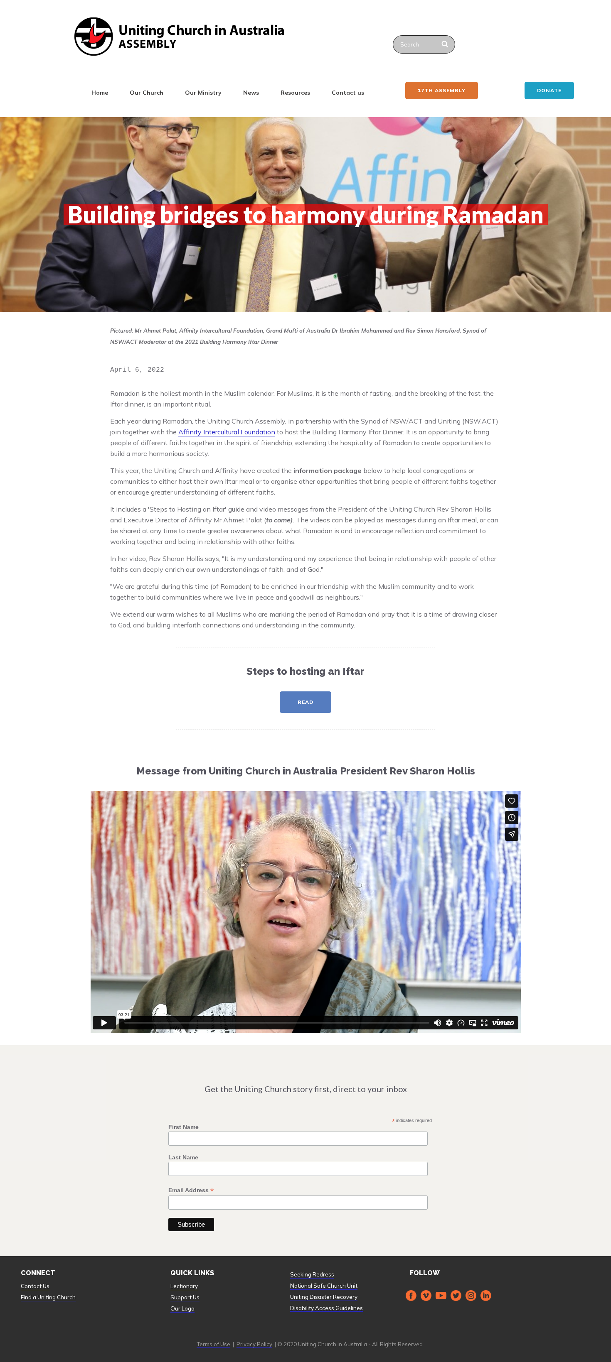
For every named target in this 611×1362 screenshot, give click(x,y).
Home (99, 92)
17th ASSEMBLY (442, 90)
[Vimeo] (426, 1295)
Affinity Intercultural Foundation (226, 432)
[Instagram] (470, 1295)
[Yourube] (441, 1295)
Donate (549, 90)
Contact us (348, 92)
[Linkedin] (485, 1295)
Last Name (183, 1157)
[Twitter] (455, 1295)
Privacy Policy (254, 1344)
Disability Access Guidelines (326, 1308)
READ (305, 702)
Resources (295, 92)
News (251, 92)
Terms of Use (213, 1344)
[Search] (445, 44)
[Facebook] (411, 1295)
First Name (183, 1127)
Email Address (191, 1190)
